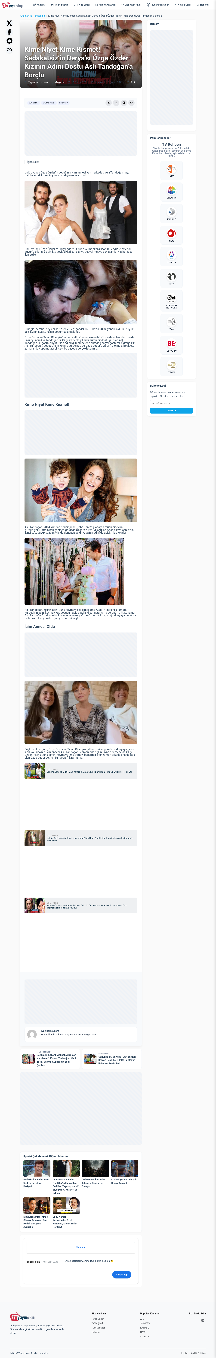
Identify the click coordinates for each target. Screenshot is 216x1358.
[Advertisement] (81, 133)
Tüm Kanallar (98, 1327)
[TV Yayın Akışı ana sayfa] (22, 1316)
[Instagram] (203, 1320)
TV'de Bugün (98, 1319)
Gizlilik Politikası (198, 1353)
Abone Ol (171, 410)
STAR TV (144, 1336)
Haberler (96, 1332)
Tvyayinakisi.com (38, 82)
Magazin (40, 16)
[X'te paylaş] (9, 23)
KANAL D (144, 1327)
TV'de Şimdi (97, 1323)
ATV (142, 1319)
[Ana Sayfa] (13, 4)
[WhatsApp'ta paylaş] (9, 40)
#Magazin (63, 103)
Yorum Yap (121, 1274)
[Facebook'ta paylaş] (9, 32)
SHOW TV (145, 1323)
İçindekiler (33, 162)
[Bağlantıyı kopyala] (9, 49)
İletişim (184, 1353)
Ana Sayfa (26, 16)
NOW (142, 1332)
